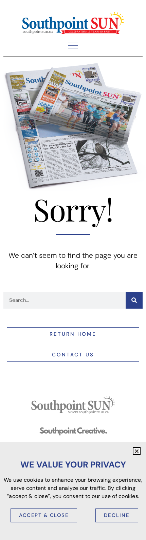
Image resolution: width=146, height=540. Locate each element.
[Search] (134, 300)
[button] (73, 45)
